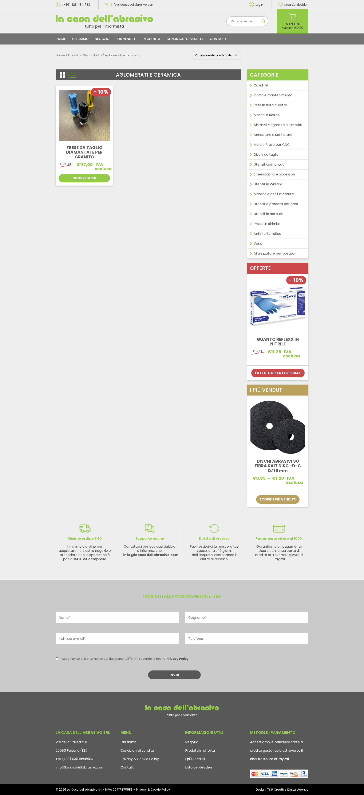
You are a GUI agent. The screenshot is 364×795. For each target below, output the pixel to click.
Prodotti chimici (267, 223)
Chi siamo (80, 39)
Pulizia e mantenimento (273, 95)
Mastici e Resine (267, 115)
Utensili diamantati (269, 164)
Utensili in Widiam (268, 184)
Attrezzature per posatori (275, 253)
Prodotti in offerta (200, 750)
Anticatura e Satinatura (273, 134)
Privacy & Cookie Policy (139, 759)
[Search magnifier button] (263, 21)
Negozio (102, 39)
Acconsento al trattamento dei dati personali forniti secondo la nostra (125, 659)
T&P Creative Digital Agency (287, 789)
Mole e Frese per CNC (272, 144)
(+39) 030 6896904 (77, 759)
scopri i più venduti (277, 499)
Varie (258, 243)
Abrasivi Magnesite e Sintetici (278, 124)
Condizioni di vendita (184, 39)
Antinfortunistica (267, 233)
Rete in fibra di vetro (270, 105)
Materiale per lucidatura (274, 194)
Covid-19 (261, 85)
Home (61, 39)
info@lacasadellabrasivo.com (80, 767)
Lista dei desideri (198, 767)
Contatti (218, 39)
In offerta (151, 39)
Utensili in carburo (268, 213)
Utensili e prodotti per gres (276, 204)
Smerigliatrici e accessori (274, 174)
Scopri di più (84, 178)
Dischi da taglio (266, 154)
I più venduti (126, 39)
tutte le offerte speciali (277, 372)
